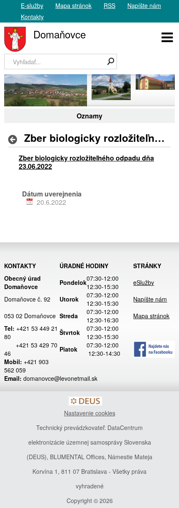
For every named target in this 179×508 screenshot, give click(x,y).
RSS (109, 5)
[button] (167, 36)
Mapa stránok (73, 5)
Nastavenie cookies (89, 413)
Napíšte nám (144, 5)
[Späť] (15, 139)
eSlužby (143, 282)
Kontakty (32, 17)
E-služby (32, 5)
